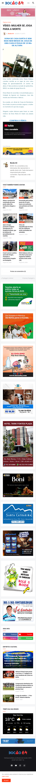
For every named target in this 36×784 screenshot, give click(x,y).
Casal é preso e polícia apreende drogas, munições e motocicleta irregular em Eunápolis (10, 256)
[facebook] (11, 765)
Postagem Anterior (7, 278)
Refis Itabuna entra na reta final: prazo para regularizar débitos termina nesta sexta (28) (26, 256)
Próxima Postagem (28, 278)
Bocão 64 (13, 163)
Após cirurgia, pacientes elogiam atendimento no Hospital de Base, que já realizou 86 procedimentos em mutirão (9, 230)
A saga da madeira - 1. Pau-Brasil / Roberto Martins (23, 696)
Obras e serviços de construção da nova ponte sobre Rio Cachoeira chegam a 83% (9, 204)
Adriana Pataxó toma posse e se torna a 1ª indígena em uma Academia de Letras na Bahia (23, 674)
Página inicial (7, 22)
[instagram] (20, 765)
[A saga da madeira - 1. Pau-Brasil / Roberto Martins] (8, 698)
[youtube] (16, 765)
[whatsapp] (24, 765)
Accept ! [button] (6, 780)
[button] (2, 3)
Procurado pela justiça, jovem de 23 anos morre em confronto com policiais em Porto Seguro (26, 204)
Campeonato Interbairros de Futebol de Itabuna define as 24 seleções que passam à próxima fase (24, 686)
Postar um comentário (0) (18, 271)
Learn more (5, 776)
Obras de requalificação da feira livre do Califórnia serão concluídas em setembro (26, 228)
